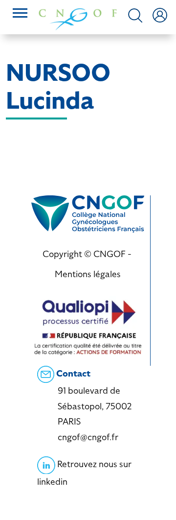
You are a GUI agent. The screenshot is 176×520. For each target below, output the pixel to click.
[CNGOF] (78, 18)
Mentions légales (88, 274)
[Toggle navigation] (20, 14)
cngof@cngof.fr (88, 437)
